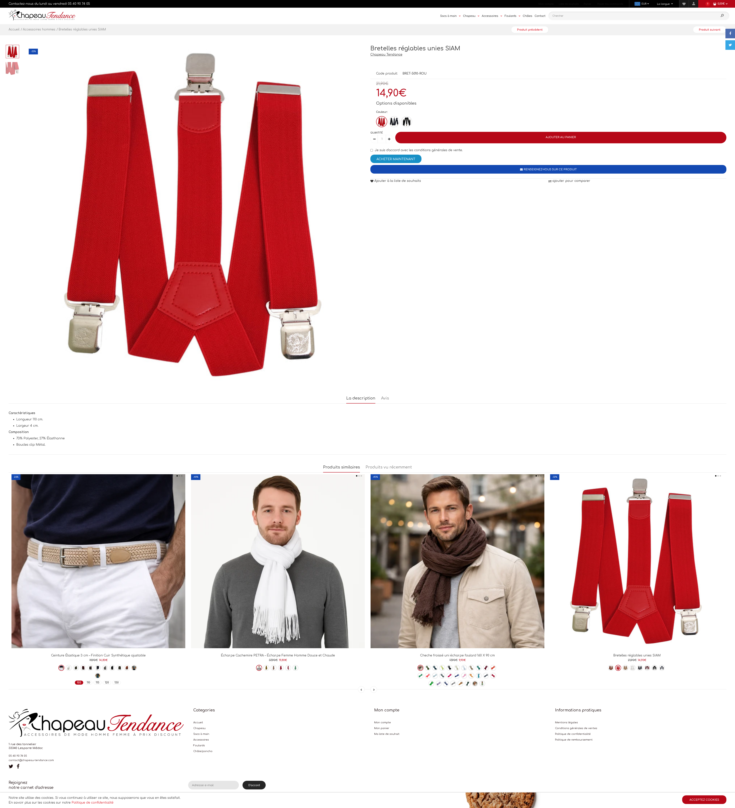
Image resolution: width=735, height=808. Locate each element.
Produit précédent (530, 29)
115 (97, 682)
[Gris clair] (453, 684)
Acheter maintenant (395, 159)
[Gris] (105, 668)
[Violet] (439, 684)
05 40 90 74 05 (79, 4)
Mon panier (381, 728)
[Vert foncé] (468, 684)
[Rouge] (381, 121)
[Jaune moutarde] (460, 684)
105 (79, 682)
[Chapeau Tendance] (42, 19)
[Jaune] (442, 668)
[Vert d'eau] (295, 668)
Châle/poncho (202, 751)
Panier (587, 4)
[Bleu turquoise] (479, 676)
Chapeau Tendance (386, 54)
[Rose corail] (428, 676)
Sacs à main (201, 734)
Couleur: (382, 112)
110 (88, 682)
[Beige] (61, 668)
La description (360, 398)
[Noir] (406, 121)
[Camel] (127, 668)
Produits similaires (341, 467)
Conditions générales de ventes (576, 728)
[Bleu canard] (479, 668)
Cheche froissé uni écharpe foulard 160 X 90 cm (457, 655)
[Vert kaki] (76, 668)
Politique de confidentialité (573, 734)
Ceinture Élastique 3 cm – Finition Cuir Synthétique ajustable (98, 655)
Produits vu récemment (389, 467)
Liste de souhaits (569, 4)
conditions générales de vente (438, 150)
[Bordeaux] (83, 668)
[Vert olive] (266, 668)
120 (107, 682)
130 (116, 682)
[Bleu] (394, 121)
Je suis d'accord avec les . (419, 150)
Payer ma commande (610, 4)
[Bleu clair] (435, 676)
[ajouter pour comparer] (98, 635)
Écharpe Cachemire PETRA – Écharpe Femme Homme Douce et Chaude (278, 655)
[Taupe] (119, 668)
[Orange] (134, 668)
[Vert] (98, 676)
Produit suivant (709, 29)
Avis (385, 398)
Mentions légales (566, 722)
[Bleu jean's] (442, 676)
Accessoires (201, 739)
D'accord (254, 785)
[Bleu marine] (98, 668)
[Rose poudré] (274, 668)
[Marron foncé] (420, 668)
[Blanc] (69, 668)
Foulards (199, 745)
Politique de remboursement (574, 739)
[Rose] (288, 668)
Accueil (198, 722)
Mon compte (546, 4)
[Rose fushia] (281, 668)
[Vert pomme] (431, 684)
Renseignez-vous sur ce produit (550, 169)
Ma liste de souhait (386, 734)
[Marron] (90, 668)
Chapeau (199, 728)
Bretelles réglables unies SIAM (637, 655)
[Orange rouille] (493, 668)
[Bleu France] (457, 676)
